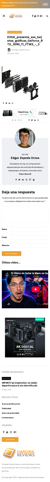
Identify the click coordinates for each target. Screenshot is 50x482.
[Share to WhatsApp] (12, 103)
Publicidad (6, 408)
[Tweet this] (6, 103)
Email (4, 237)
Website (5, 245)
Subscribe (10, 439)
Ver (45, 4)
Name (4, 229)
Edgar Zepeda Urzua (21, 50)
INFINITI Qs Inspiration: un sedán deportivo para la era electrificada (19, 384)
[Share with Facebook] (3, 103)
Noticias (6, 378)
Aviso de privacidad (10, 413)
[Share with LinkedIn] (9, 103)
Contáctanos (8, 417)
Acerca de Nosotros (11, 404)
